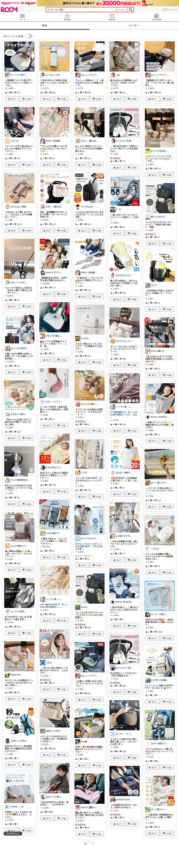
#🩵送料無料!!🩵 (118, 412)
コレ (12, 99)
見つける (67, 17)
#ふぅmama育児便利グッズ (124, 413)
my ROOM (156, 17)
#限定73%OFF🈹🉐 (154, 619)
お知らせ (112, 17)
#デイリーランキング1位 (159, 156)
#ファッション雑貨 (154, 685)
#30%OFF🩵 (54, 604)
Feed (22, 17)
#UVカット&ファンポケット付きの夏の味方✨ (88, 545)
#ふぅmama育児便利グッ (54, 605)
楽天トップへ (170, 9)
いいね (28, 99)
